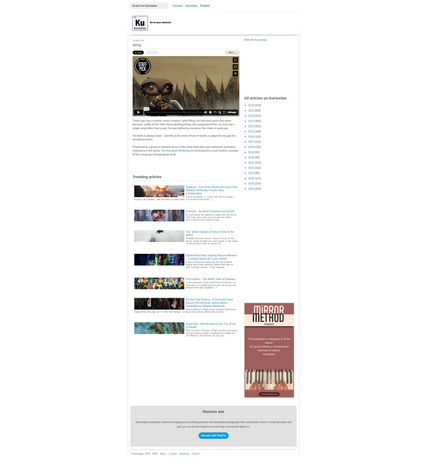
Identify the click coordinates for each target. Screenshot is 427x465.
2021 (251, 162)
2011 (251, 110)
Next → (232, 52)
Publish (205, 5)
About (163, 453)
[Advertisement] (234, 23)
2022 (251, 167)
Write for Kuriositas (255, 39)
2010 (251, 105)
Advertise (191, 5)
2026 (251, 188)
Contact (178, 5)
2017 (251, 141)
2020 (251, 157)
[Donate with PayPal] (213, 435)
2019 (251, 152)
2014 (251, 126)
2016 (251, 136)
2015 (251, 131)
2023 (251, 173)
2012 (251, 115)
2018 (251, 147)
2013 (251, 121)
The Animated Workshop (175, 150)
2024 (251, 178)
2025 (251, 183)
